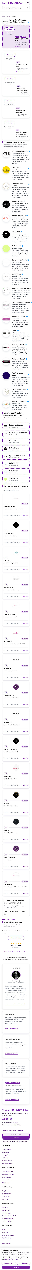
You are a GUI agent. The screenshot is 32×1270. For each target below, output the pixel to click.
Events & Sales (7, 1160)
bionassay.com (8, 587)
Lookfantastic (6, 1238)
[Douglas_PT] (16, 713)
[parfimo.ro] (16, 821)
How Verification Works (9, 1216)
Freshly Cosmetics (9, 857)
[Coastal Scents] (16, 525)
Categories (5, 1155)
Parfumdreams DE (9, 614)
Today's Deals (6, 1149)
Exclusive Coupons (8, 1174)
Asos (3, 1241)
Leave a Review (23, 952)
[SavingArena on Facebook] (3, 1119)
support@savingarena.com (10, 1122)
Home (3, 16)
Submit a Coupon (7, 1218)
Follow (7, 952)
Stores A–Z (5, 1183)
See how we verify (10, 1053)
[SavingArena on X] (7, 1119)
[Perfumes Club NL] (16, 498)
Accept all (16, 1267)
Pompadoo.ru (8, 884)
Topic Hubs (5, 1196)
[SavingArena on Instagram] (11, 1119)
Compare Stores (7, 1163)
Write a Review (16, 938)
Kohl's (4, 1229)
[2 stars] (14, 943)
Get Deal (9, 29)
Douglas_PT (7, 722)
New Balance (6, 1243)
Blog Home (5, 1191)
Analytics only (24, 1263)
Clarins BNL (7, 776)
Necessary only (8, 1263)
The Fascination (9, 695)
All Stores (5, 1158)
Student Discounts (8, 1180)
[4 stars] (18, 943)
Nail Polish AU (8, 641)
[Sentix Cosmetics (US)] (16, 740)
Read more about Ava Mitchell (14, 1004)
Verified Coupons (7, 1171)
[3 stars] (16, 943)
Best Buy (5, 1232)
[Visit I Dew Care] (5, 21)
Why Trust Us (6, 1213)
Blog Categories (7, 1194)
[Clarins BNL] (16, 767)
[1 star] (12, 943)
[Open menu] (28, 3)
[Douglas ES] (16, 659)
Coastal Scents (8, 533)
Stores (8, 16)
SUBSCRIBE (16, 1138)
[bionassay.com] (16, 579)
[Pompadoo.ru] (16, 875)
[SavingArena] (15, 1110)
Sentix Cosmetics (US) (11, 749)
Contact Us (5, 1210)
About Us (5, 1207)
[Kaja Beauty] (16, 552)
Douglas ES (7, 668)
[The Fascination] (16, 686)
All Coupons (6, 1152)
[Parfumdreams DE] (16, 606)
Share (15, 952)
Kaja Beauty (7, 560)
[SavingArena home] (12, 3)
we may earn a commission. (20, 959)
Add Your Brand (7, 1221)
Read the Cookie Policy (11, 1259)
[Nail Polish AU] (16, 632)
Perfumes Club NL (9, 506)
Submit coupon (11, 1099)
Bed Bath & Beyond (8, 1235)
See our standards (10, 1028)
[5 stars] (20, 943)
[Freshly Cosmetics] (16, 848)
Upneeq (6, 803)
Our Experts (6, 1199)
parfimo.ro (7, 830)
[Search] (27, 8)
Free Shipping (6, 1177)
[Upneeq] (16, 794)
